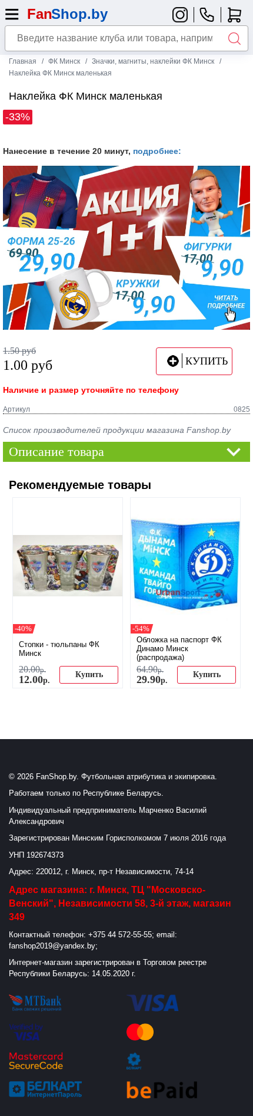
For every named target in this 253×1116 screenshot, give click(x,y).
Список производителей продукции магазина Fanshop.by (117, 430)
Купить (89, 674)
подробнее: (157, 151)
